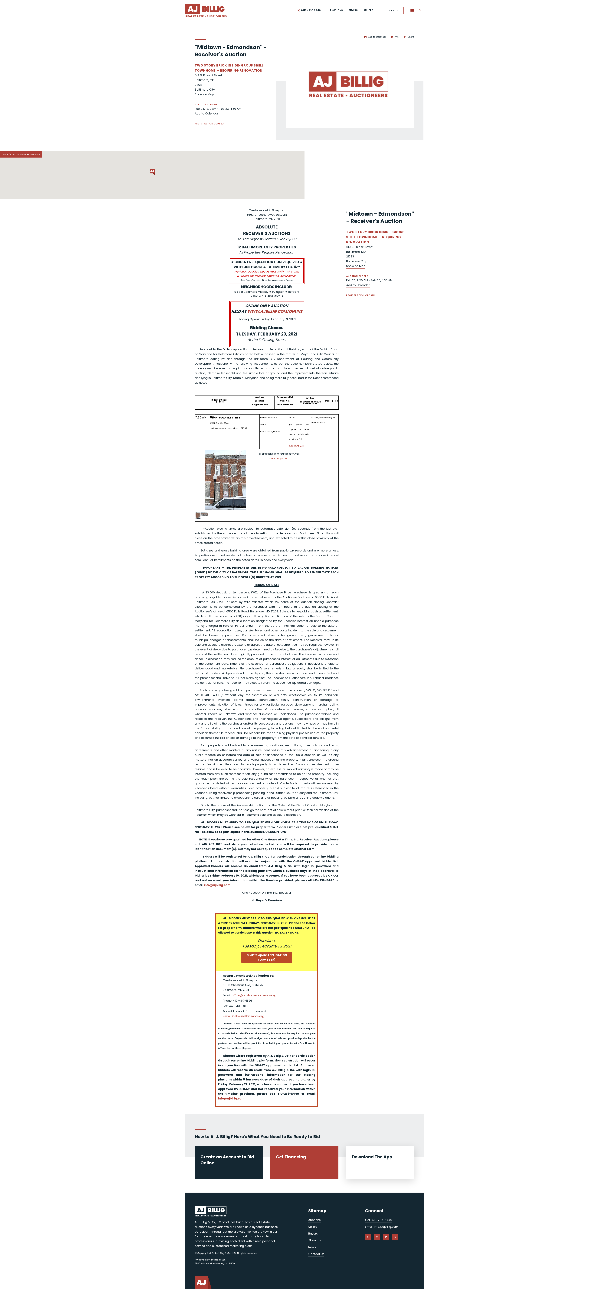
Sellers (313, 1227)
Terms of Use (218, 1259)
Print (397, 36)
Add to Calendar (206, 113)
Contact (391, 10)
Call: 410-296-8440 (378, 1220)
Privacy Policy (202, 1259)
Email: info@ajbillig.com (381, 1227)
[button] (152, 172)
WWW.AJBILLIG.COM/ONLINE (274, 311)
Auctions (314, 1220)
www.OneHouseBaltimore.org (243, 1016)
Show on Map (204, 94)
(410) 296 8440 (311, 10)
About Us (314, 1240)
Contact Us (316, 1254)
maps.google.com (279, 458)
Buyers (313, 1233)
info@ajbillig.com (217, 885)
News (312, 1247)
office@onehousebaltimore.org (254, 995)
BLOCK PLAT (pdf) (296, 446)
